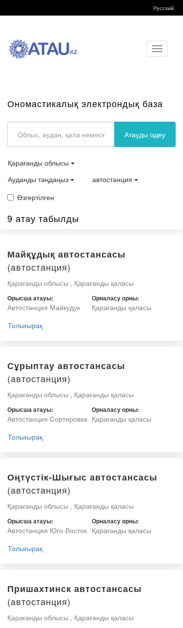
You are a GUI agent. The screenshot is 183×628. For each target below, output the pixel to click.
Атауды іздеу (144, 134)
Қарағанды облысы (39, 162)
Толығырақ (25, 325)
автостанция (113, 179)
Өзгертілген (35, 197)
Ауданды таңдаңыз (39, 179)
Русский (163, 8)
